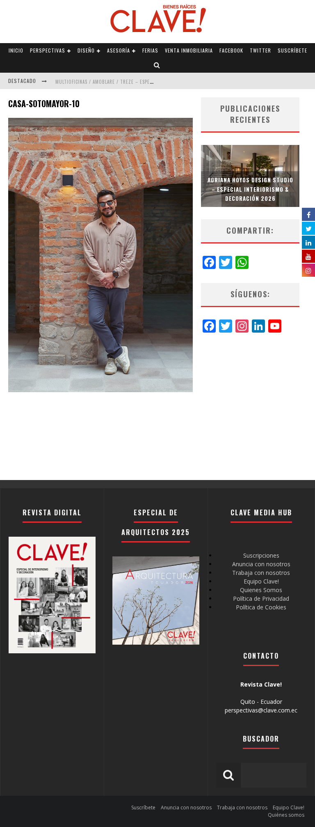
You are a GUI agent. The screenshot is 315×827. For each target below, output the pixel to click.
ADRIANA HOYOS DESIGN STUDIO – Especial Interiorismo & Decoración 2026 (250, 189)
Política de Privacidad (261, 598)
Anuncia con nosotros (261, 564)
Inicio (16, 50)
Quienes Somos (261, 590)
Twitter (260, 50)
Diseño (86, 50)
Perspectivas (47, 50)
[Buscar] (157, 65)
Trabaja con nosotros (261, 573)
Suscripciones (261, 555)
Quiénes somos (286, 814)
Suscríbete (292, 50)
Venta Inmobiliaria (189, 50)
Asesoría (118, 50)
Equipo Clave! (261, 581)
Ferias (150, 50)
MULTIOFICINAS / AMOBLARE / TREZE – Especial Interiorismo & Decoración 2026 (146, 81)
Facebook (231, 50)
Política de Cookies (261, 607)
